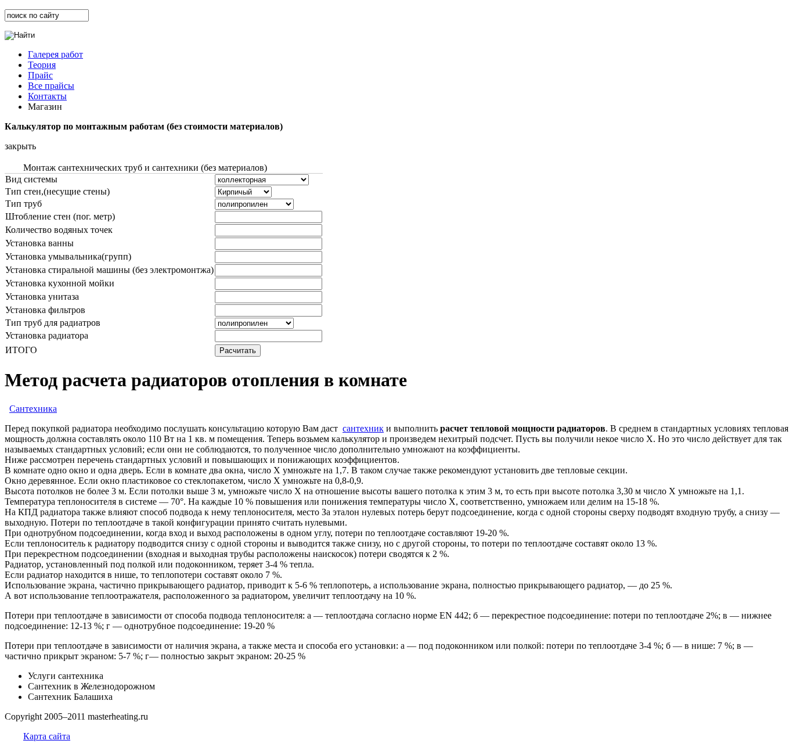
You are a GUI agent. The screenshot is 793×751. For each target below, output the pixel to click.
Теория (42, 65)
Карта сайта (46, 736)
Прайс (40, 75)
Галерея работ (55, 54)
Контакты (47, 96)
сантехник (363, 428)
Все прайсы (51, 86)
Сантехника (33, 409)
